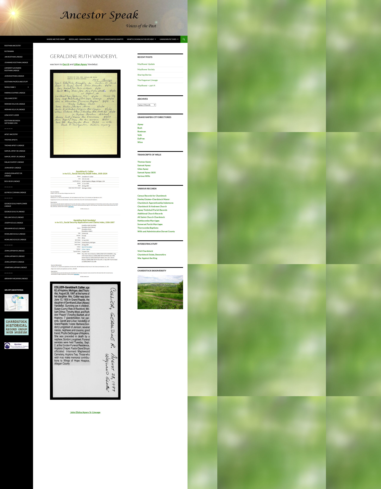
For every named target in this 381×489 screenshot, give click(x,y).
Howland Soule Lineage (14, 234)
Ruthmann (9, 51)
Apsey (140, 124)
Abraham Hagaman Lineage (16, 278)
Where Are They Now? (56, 39)
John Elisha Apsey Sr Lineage (85, 412)
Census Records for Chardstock (152, 195)
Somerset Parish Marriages (150, 224)
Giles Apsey (143, 169)
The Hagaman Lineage (148, 80)
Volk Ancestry (10, 98)
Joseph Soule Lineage (13, 223)
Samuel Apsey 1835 (147, 172)
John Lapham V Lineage (14, 262)
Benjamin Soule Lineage (14, 228)
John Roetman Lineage (14, 76)
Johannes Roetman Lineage (16, 62)
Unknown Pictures (168, 39)
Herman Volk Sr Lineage (14, 104)
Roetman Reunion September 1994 (12, 122)
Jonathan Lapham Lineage (15, 267)
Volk (140, 135)
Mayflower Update (146, 64)
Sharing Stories (144, 74)
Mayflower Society (146, 69)
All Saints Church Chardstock (151, 217)
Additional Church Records (150, 213)
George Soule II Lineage (14, 212)
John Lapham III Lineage (14, 251)
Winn (140, 142)
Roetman (142, 131)
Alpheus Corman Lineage (15, 192)
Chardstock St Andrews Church (152, 206)
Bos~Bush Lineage (12, 181)
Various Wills (144, 176)
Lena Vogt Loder (11, 115)
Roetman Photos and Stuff (16, 82)
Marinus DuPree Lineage (14, 93)
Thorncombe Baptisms (148, 228)
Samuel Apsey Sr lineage (14, 151)
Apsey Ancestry (11, 134)
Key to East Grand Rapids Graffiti (109, 39)
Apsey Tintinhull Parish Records (152, 210)
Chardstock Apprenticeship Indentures (155, 203)
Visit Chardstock (145, 251)
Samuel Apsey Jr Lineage (14, 156)
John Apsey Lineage (12, 168)
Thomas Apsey (144, 161)
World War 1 (10, 87)
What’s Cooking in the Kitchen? (140, 39)
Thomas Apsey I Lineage (14, 145)
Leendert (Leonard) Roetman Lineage (12, 69)
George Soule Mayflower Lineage (15, 205)
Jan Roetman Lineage (13, 57)
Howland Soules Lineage (15, 239)
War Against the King (147, 258)
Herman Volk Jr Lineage (14, 109)
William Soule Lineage (14, 217)
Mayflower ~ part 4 (146, 85)
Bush (140, 128)
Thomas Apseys (10, 140)
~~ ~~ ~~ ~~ (8, 129)
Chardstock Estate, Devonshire (152, 254)
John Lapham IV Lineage (14, 256)
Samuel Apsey (144, 165)
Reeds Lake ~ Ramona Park (80, 39)
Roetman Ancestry (12, 46)
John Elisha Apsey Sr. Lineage (13, 174)
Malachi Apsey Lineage (14, 162)
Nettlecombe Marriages (148, 220)
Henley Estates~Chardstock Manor (154, 199)
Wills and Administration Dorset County (156, 231)
